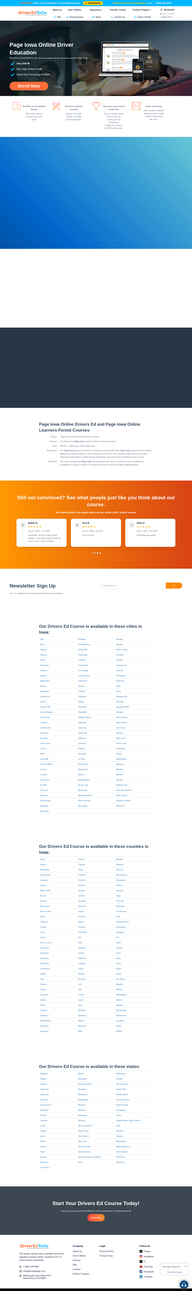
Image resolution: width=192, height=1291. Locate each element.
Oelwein (119, 660)
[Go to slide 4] (100, 553)
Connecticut (45, 1105)
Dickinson (44, 1026)
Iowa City (82, 728)
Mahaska (82, 1015)
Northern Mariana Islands (89, 1157)
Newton (119, 644)
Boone (43, 686)
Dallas (43, 1000)
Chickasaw (45, 968)
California (44, 1094)
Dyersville (44, 811)
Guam (43, 1126)
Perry (118, 691)
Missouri (82, 1105)
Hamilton (82, 901)
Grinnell (81, 691)
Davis (42, 1005)
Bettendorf (44, 681)
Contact (77, 1269)
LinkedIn (148, 1276)
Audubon (44, 880)
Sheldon (119, 712)
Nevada (119, 639)
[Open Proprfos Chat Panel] (184, 1284)
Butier (42, 916)
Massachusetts (85, 1084)
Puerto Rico (121, 1089)
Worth (118, 1026)
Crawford (44, 995)
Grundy (81, 890)
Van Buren (120, 979)
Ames (42, 660)
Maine (81, 1073)
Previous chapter (108, 391)
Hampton (82, 696)
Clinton (43, 748)
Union (118, 974)
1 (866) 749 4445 (163, 3)
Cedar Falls (45, 707)
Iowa (80, 942)
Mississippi (83, 1099)
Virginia (119, 1136)
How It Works (74, 9)
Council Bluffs (46, 764)
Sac (117, 937)
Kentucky (44, 1162)
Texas (118, 1115)
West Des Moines (124, 790)
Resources (95, 9)
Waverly (119, 780)
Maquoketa (83, 769)
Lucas (80, 1000)
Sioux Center (122, 722)
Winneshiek (121, 1015)
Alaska (43, 1079)
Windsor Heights (123, 800)
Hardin (81, 911)
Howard (81, 927)
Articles (76, 1260)
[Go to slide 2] (94, 553)
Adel (42, 639)
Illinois (43, 1141)
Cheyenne (44, 963)
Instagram (149, 1256)
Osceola (119, 670)
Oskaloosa (121, 675)
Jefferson (82, 738)
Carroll (43, 702)
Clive (42, 754)
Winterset (120, 806)
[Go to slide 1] (91, 553)
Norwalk (119, 655)
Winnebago (121, 1010)
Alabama (44, 1073)
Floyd (80, 870)
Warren (119, 989)
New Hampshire (85, 1126)
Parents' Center (118, 9)
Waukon (119, 774)
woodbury (120, 1021)
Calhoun (44, 922)
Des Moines (45, 800)
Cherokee (44, 733)
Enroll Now (29, 86)
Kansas (43, 1157)
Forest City (83, 665)
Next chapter (160, 391)
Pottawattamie (122, 922)
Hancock (82, 906)
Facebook (149, 1271)
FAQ (59, 17)
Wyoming (120, 1162)
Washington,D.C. (123, 1146)
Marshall (82, 1026)
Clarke (43, 974)
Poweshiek (121, 927)
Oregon (119, 1079)
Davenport (44, 780)
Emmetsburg (84, 644)
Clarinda (44, 738)
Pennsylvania (122, 1084)
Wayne (119, 1000)
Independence (84, 717)
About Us (57, 9)
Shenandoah (121, 717)
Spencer (120, 733)
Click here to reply (174, 1272)
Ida (79, 937)
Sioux (118, 953)
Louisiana (44, 1167)
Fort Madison (84, 675)
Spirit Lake (121, 738)
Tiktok (147, 1251)
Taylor (118, 968)
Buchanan (44, 906)
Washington (121, 759)
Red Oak (120, 702)
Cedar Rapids (46, 712)
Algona (43, 649)
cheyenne (44, 958)
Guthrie (81, 896)
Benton (43, 885)
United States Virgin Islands (128, 1120)
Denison (44, 795)
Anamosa (44, 665)
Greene (81, 885)
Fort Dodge (83, 670)
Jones (80, 968)
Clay (42, 979)
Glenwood (82, 681)
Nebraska (82, 1115)
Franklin (81, 875)
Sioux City (120, 728)
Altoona (43, 655)
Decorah (44, 790)
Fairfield (81, 660)
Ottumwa (120, 681)
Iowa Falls (82, 733)
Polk (118, 916)
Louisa (81, 995)
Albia (42, 644)
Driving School (76, 17)
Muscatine (82, 806)
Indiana (43, 1146)
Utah (118, 1126)
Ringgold (120, 932)
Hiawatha (82, 707)
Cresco (43, 769)
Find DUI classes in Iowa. (133, 457)
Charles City (45, 728)
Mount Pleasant (85, 795)
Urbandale (120, 748)
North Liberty (122, 649)
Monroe (119, 870)
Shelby (119, 948)
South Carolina (122, 1099)
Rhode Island (122, 1094)
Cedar (43, 937)
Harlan (81, 702)
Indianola (82, 722)
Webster (120, 1005)
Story (118, 958)
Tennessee (121, 1110)
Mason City (83, 785)
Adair (42, 859)
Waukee (119, 769)
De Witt (43, 785)
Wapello (119, 984)
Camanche (45, 696)
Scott (118, 942)
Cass (42, 932)
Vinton (119, 754)
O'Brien (119, 885)
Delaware (44, 1015)
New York (82, 1141)
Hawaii (43, 1131)
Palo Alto (120, 901)
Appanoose (45, 875)
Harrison (82, 916)
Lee (80, 984)
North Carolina (84, 1146)
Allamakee (44, 870)
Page (118, 896)
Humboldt (82, 712)
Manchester (83, 764)
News (98, 17)
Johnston (82, 743)
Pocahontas (121, 911)
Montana (82, 1110)
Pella (118, 686)
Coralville (44, 759)
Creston (43, 774)
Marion (81, 774)
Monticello (82, 790)
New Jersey (83, 1131)
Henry (80, 922)
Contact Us (120, 17)
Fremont (82, 880)
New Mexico (83, 1136)
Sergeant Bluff (122, 707)
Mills (80, 1031)
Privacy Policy (106, 1251)
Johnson (82, 963)
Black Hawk (45, 890)
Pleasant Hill (121, 696)
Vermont (120, 1131)
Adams (43, 864)
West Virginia (122, 1152)
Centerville (45, 717)
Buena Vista (45, 911)
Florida (43, 1115)
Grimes (81, 686)
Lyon (80, 1005)
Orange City (121, 665)
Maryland (82, 1079)
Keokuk (81, 748)
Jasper (81, 953)
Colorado (44, 1099)
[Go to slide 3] (97, 553)
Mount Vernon (84, 800)
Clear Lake (45, 743)
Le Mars (81, 759)
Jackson (81, 948)
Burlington (44, 691)
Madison (82, 1010)
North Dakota (84, 1152)
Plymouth (120, 906)
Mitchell (119, 859)
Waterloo (120, 764)
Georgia (43, 1120)
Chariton (44, 722)
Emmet (81, 859)
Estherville (82, 649)
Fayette (81, 864)
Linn (80, 989)
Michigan (82, 1089)
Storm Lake (121, 743)
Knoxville (82, 754)
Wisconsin (120, 1157)
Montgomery (121, 875)
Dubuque (44, 806)
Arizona (43, 1084)
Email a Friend (144, 17)
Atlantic (43, 675)
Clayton (43, 984)
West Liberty (121, 795)
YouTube (148, 1266)
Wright (119, 1031)
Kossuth (81, 979)
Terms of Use (106, 1255)
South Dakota (122, 1105)
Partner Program (141, 9)
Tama (118, 963)
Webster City (121, 785)
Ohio (80, 1162)
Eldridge (81, 639)
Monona (119, 864)
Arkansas (44, 1089)
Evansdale (82, 655)
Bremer (43, 901)
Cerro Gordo (45, 942)
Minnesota (82, 1094)
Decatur (43, 1010)
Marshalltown (84, 780)
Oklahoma (120, 1073)
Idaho (42, 1136)
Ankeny (43, 670)
